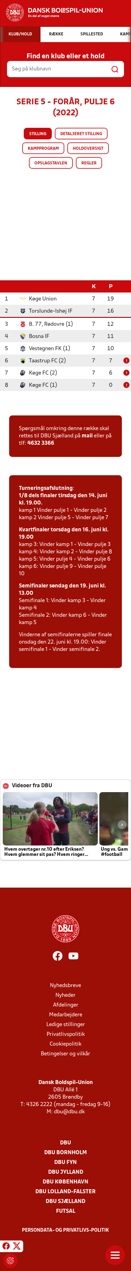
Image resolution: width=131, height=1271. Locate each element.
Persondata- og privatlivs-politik (65, 1230)
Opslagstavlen (50, 163)
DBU (65, 1143)
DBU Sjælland (65, 1201)
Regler (89, 163)
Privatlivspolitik (66, 1034)
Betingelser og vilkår (65, 1054)
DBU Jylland (65, 1172)
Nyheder (65, 995)
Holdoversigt (88, 149)
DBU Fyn (65, 1162)
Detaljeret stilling (81, 134)
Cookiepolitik (65, 1044)
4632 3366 (40, 443)
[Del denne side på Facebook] (6, 1247)
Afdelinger (65, 1005)
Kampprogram (43, 149)
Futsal (65, 1211)
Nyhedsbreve (65, 985)
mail (87, 436)
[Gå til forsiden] (51, 12)
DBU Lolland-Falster (65, 1191)
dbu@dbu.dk (69, 1112)
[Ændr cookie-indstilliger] (10, 1260)
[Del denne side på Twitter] (17, 1247)
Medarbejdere (65, 1015)
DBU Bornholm (65, 1152)
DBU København (65, 1182)
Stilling (37, 134)
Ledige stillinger (65, 1024)
